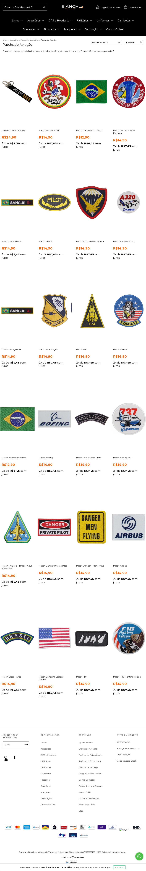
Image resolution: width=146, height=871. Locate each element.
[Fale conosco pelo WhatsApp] (139, 856)
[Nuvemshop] (73, 857)
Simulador (50, 29)
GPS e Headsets (59, 20)
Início (5, 40)
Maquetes (70, 29)
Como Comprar (87, 779)
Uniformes (103, 20)
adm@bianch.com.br (128, 748)
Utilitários (83, 20)
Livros (16, 20)
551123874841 (123, 742)
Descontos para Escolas (90, 786)
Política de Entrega (88, 767)
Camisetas (124, 20)
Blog (81, 810)
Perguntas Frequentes (90, 773)
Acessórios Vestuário (29, 40)
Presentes (29, 29)
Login (104, 7)
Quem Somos (86, 742)
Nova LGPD (85, 792)
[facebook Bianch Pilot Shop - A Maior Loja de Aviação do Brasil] (14, 757)
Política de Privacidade (90, 755)
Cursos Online (114, 29)
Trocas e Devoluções (89, 798)
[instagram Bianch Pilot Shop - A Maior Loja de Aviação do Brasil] (6, 757)
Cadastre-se (114, 7)
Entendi (119, 867)
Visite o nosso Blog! (126, 760)
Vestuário (14, 40)
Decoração (92, 29)
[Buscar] (44, 7)
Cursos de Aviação (88, 748)
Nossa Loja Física (87, 804)
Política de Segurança (90, 761)
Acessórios (34, 20)
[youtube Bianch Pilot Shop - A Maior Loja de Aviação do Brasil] (6, 760)
